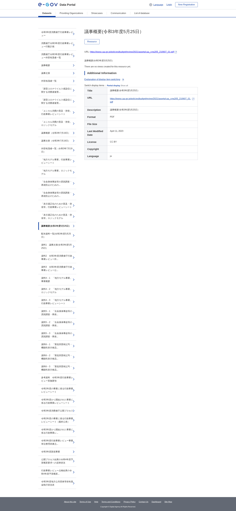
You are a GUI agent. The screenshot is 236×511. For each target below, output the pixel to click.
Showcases (97, 13)
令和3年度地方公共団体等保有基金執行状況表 (57, 483)
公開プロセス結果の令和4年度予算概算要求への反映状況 (57, 461)
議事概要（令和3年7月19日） (55, 133)
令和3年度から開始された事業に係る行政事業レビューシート (57, 401)
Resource (92, 41)
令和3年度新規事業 (50, 452)
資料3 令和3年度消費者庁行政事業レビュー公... (56, 268)
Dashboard (156, 502)
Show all (124, 85)
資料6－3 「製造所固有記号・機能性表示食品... (56, 368)
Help (96, 502)
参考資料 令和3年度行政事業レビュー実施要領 (57, 379)
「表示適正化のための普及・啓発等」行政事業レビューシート (56, 205)
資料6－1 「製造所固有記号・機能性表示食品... (56, 346)
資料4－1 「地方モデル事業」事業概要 (56, 279)
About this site (70, 502)
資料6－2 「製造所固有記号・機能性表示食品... (56, 357)
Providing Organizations (71, 13)
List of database (142, 13)
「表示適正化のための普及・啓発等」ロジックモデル (56, 216)
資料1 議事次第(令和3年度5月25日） (56, 246)
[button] (156, 4)
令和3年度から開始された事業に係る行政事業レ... (57, 431)
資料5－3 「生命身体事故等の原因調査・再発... (56, 335)
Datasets (46, 13)
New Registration (186, 4)
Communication (118, 13)
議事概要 (45, 65)
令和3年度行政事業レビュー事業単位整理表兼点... (57, 442)
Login (169, 4)
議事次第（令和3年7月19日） (55, 141)
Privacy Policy (129, 502)
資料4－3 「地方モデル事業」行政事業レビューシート (56, 302)
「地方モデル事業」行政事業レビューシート (56, 161)
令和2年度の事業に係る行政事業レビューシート (57, 390)
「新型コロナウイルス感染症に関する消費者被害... (56, 90)
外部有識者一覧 (49, 81)
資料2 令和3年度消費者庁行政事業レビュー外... (56, 257)
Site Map (168, 502)
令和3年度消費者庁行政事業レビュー (57, 34)
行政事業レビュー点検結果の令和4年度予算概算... (56, 472)
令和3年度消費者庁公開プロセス (57, 411)
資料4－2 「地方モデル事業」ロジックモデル (56, 290)
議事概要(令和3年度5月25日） (56, 226)
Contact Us (143, 502)
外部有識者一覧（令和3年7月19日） (56, 150)
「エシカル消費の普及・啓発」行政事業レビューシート (56, 112)
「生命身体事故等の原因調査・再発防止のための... (56, 183)
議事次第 (45, 73)
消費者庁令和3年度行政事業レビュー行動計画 (57, 45)
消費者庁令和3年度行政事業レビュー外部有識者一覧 (57, 56)
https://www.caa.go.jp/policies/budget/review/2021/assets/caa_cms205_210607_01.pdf (132, 52)
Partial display (113, 85)
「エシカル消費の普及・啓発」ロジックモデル (56, 123)
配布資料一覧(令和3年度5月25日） (56, 235)
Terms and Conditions (110, 502)
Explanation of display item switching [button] (102, 79)
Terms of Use (85, 502)
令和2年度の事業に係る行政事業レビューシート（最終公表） (57, 420)
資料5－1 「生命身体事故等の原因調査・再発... (56, 313)
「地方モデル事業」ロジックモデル (56, 172)
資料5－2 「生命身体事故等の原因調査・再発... (56, 324)
